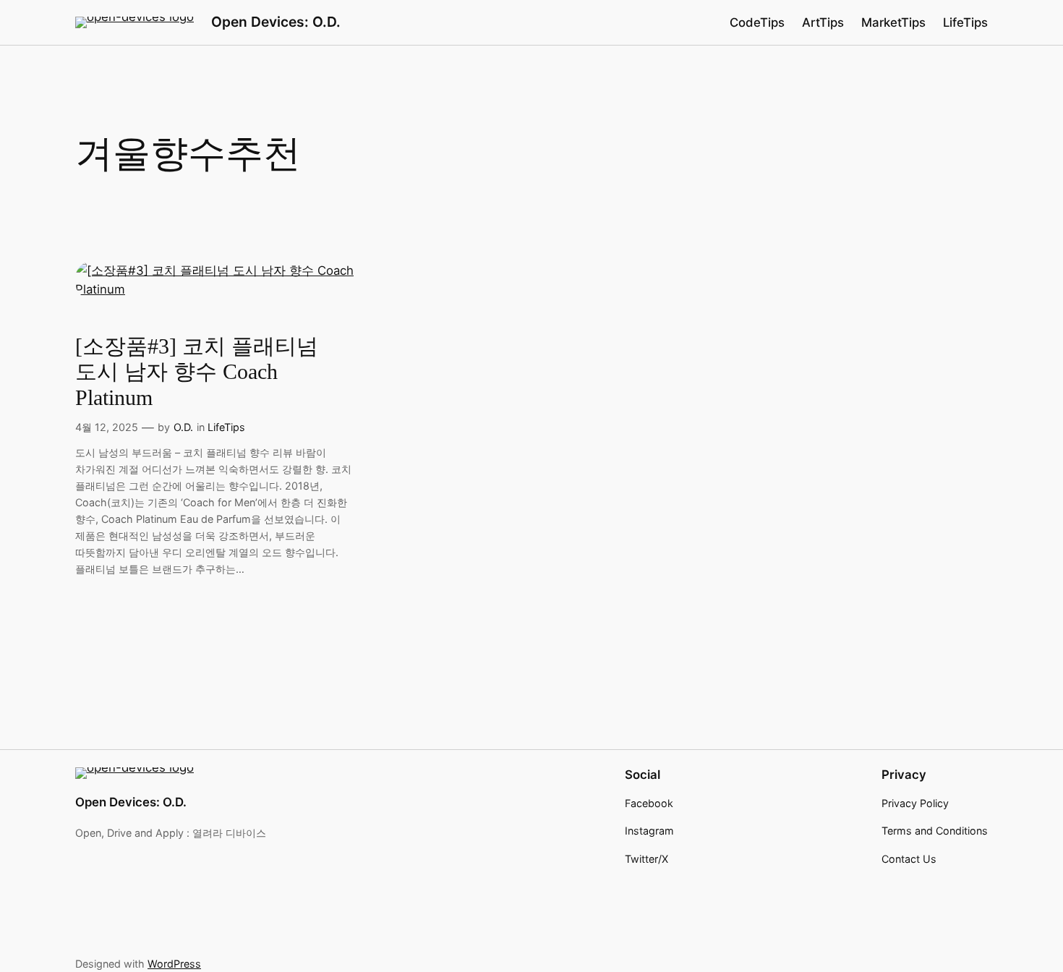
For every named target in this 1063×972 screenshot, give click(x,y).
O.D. (183, 427)
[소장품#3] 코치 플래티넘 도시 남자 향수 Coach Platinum (196, 372)
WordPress (174, 964)
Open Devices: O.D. (276, 21)
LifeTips (226, 427)
